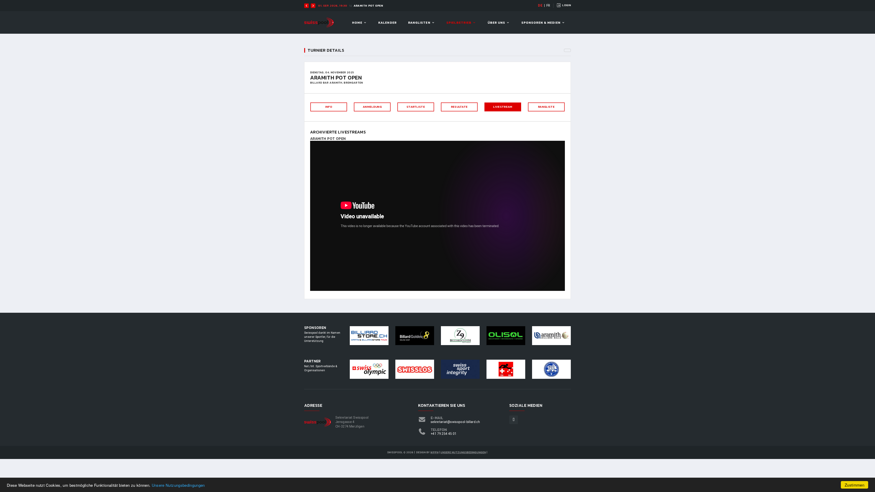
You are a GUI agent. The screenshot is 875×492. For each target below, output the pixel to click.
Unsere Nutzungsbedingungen (178, 485)
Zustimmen (854, 485)
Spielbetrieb (458, 23)
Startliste (416, 107)
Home (357, 23)
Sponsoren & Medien (541, 23)
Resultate (459, 107)
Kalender (387, 23)
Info (328, 107)
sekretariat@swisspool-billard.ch (455, 422)
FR (548, 5)
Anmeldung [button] (372, 107)
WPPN (434, 452)
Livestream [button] (502, 107)
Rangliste (546, 107)
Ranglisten (419, 23)
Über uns (496, 23)
